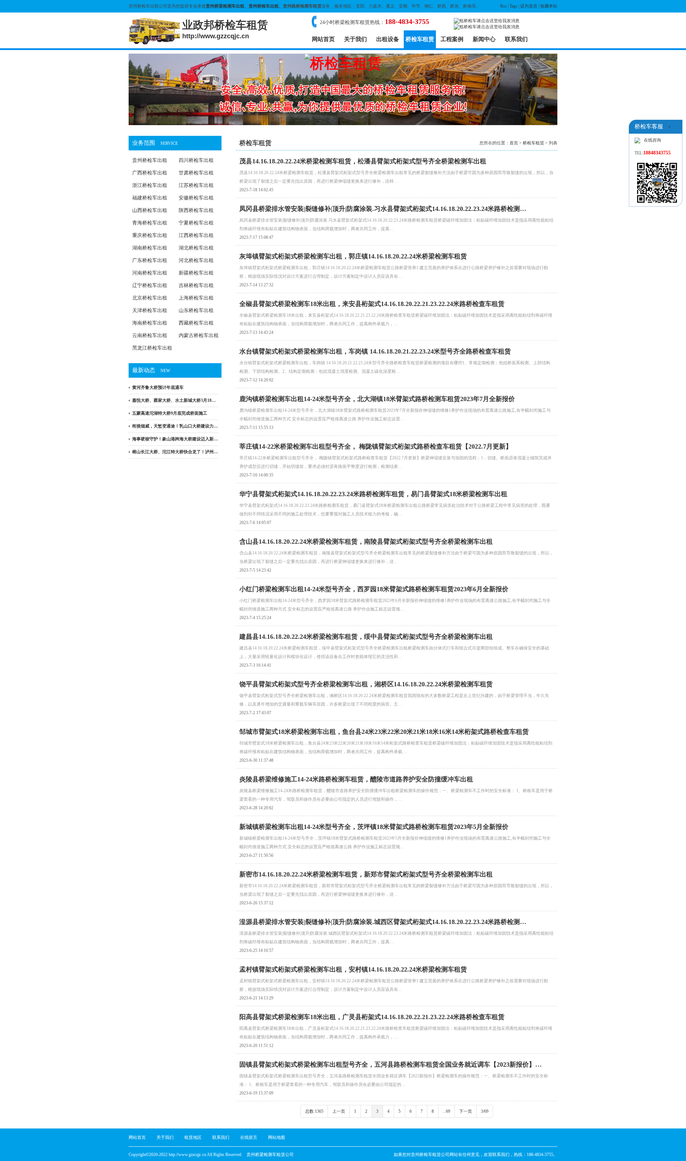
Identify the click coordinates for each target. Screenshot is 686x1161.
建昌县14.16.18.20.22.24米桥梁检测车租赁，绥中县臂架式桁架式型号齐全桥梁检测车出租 (366, 636)
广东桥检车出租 (149, 260)
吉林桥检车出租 (196, 285)
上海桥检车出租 (196, 298)
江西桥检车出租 (196, 235)
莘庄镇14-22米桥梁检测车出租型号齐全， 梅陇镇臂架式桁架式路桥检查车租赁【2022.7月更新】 (375, 446)
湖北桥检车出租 (196, 248)
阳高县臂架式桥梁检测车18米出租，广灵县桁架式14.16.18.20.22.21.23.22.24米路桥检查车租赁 (371, 1017)
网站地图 (276, 1137)
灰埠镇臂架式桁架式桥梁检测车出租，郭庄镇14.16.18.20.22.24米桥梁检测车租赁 (353, 256)
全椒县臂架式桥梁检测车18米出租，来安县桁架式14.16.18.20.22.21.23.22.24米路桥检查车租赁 (371, 303)
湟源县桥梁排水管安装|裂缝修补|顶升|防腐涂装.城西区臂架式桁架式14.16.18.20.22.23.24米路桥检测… (382, 921)
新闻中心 (484, 39)
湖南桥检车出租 (149, 248)
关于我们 (355, 39)
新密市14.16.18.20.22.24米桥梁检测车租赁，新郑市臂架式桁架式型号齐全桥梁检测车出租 (366, 874)
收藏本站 (548, 6)
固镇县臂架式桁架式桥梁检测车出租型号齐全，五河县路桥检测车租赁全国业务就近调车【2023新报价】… (390, 1064)
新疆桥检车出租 (196, 273)
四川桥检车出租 (196, 160)
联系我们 (516, 39)
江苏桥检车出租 (196, 185)
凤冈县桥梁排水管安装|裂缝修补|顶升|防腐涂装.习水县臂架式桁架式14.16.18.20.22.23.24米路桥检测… (382, 208)
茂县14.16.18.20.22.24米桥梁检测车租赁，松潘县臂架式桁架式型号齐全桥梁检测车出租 (362, 161)
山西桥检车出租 (149, 210)
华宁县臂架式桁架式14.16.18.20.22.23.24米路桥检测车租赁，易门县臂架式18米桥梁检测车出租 (373, 494)
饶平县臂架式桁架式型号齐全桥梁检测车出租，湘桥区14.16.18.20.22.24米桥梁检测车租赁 (366, 684)
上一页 (338, 1111)
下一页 (465, 1111)
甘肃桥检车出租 (196, 173)
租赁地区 (193, 1137)
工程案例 (452, 39)
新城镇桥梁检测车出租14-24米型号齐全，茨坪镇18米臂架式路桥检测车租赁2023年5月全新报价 (373, 826)
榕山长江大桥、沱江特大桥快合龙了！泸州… (175, 451)
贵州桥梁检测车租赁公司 (270, 1154)
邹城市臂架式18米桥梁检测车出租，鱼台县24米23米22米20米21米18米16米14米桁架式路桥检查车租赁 (384, 731)
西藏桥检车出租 (196, 323)
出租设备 (387, 39)
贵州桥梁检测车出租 (225, 6)
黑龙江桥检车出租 (152, 348)
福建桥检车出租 (149, 198)
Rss (503, 6)
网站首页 (323, 39)
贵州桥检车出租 (264, 6)
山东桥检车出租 (196, 310)
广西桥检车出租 (149, 173)
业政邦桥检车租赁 (225, 29)
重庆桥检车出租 (149, 235)
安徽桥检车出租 (196, 198)
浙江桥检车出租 (149, 185)
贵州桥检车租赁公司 (430, 1154)
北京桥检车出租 (149, 298)
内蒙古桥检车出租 (199, 335)
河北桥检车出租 (196, 260)
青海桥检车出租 (149, 223)
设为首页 (528, 6)
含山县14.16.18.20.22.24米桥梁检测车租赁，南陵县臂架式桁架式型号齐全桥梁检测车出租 (366, 541)
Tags (513, 6)
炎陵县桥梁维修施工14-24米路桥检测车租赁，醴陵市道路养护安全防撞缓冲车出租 (356, 779)
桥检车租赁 (420, 39)
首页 (513, 142)
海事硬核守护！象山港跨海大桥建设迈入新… (175, 438)
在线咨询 (652, 140)
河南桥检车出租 (149, 273)
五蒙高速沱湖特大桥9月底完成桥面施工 (169, 413)
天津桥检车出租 (149, 310)
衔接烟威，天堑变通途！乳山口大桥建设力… (175, 426)
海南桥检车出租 (149, 323)
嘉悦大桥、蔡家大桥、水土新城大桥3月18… (174, 400)
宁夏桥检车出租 (196, 223)
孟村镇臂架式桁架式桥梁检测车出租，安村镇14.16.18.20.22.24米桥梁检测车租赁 (353, 969)
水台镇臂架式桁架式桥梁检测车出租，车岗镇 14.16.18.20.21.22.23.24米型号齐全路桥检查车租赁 (375, 351)
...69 (446, 1111)
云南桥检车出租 (149, 335)
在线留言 (248, 1137)
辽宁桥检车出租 (149, 285)
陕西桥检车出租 (196, 210)
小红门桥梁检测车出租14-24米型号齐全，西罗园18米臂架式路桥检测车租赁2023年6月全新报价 (373, 589)
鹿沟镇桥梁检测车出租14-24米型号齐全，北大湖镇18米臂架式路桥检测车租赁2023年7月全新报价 (377, 398)
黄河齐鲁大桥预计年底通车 (158, 387)
